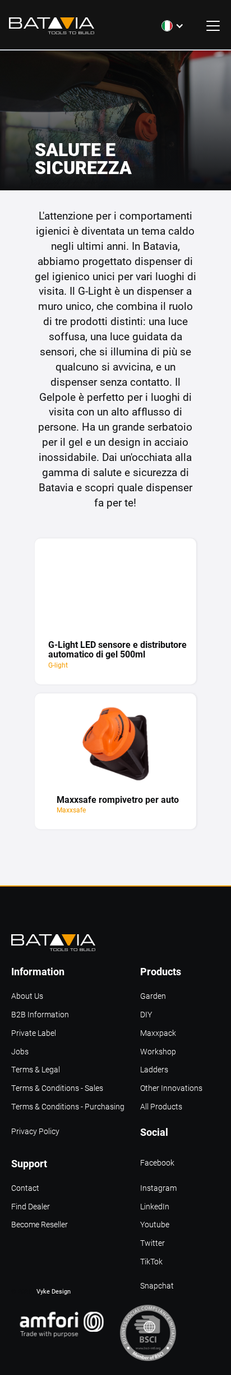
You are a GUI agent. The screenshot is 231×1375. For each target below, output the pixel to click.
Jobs (20, 1052)
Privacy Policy (35, 1131)
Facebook (157, 1163)
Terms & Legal (35, 1070)
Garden (153, 996)
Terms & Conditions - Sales (57, 1088)
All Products (161, 1107)
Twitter (152, 1243)
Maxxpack (158, 1033)
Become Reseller (39, 1225)
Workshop (158, 1052)
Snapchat (157, 1286)
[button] (172, 26)
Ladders (154, 1070)
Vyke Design (53, 1291)
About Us (27, 996)
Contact (25, 1188)
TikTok (151, 1262)
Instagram (158, 1188)
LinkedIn (154, 1207)
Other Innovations (171, 1088)
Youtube (154, 1225)
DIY (146, 1015)
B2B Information (40, 1015)
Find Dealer (30, 1207)
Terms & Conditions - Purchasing (67, 1107)
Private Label (33, 1033)
